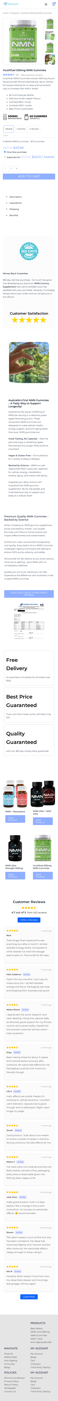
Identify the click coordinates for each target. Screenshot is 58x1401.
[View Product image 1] (50, 24)
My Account (37, 1354)
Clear (5, 136)
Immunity (9, 1364)
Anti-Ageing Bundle (41, 1342)
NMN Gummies (39, 1335)
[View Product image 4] (50, 59)
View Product (12, 818)
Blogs (7, 1367)
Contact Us (10, 1391)
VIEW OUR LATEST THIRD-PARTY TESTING (29, 593)
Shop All (8, 1354)
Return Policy (11, 1384)
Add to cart (29, 176)
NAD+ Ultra (36, 1339)
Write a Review (29, 920)
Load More (29, 1296)
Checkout (36, 1364)
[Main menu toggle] (46, 4)
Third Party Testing (40, 1367)
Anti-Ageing (10, 1360)
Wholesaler (10, 1388)
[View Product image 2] (50, 36)
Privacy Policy (11, 1381)
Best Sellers (37, 1328)
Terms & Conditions (14, 1378)
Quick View (15, 806)
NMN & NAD (10, 1357)
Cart (33, 1360)
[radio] (8, 129)
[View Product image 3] (50, 48)
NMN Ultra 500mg (40, 1332)
